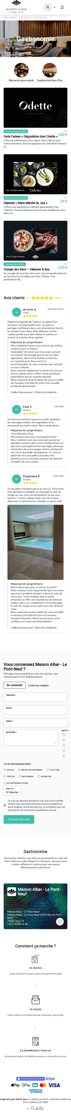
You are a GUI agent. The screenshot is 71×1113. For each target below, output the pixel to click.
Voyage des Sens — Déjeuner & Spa (26, 269)
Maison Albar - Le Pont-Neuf (17, 17)
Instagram (27, 776)
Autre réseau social (17, 783)
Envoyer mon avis (18, 819)
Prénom (10, 695)
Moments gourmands (21, 80)
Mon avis (10, 732)
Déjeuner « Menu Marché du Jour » (26, 203)
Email (9, 721)
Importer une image (31, 770)
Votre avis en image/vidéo (17, 764)
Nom (8, 708)
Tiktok (10, 776)
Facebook (46, 776)
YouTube (55, 770)
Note (64, 730)
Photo (9, 789)
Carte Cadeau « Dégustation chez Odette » (31, 136)
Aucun (10, 770)
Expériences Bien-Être (49, 80)
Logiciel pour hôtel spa (13, 1099)
